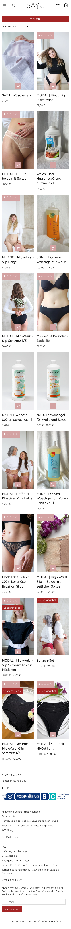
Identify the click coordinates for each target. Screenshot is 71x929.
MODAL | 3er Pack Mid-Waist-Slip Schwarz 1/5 (15, 748)
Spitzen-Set (45, 660)
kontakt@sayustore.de (14, 780)
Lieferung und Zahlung (14, 851)
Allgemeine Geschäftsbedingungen (21, 811)
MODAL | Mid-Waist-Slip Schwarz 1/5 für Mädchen (17, 665)
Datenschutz (8, 816)
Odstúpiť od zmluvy (12, 837)
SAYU (35, 5)
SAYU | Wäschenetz (16, 95)
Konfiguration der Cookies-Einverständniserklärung (30, 820)
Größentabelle (9, 855)
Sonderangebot (12, 607)
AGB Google (8, 830)
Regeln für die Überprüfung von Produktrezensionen (31, 865)
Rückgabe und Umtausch (15, 860)
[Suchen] (14, 5)
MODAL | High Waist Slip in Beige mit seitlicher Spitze (52, 581)
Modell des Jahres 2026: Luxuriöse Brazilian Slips (16, 581)
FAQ (4, 846)
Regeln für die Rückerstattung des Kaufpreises (27, 825)
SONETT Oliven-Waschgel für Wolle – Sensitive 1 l (52, 498)
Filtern (36, 19)
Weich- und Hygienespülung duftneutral (49, 178)
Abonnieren (11, 909)
